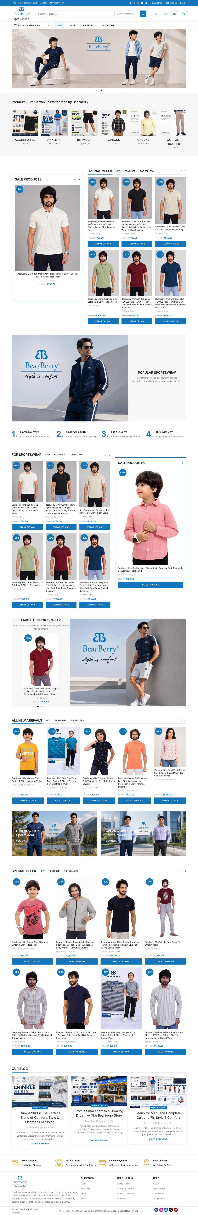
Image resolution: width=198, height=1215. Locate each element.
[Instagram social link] (138, 3)
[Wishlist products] (165, 14)
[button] (96, 90)
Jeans (148, 948)
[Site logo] (21, 13)
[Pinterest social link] (146, 3)
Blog (83, 1198)
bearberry (44, 1127)
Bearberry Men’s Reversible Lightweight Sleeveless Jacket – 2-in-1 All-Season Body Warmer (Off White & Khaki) (75, 945)
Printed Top (170, 779)
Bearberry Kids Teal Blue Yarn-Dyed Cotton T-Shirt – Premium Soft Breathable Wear (62, 781)
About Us (85, 1188)
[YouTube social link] (142, 3)
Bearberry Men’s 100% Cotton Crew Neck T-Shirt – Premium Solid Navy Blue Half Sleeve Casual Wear (121, 945)
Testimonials (159, 1198)
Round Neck (29, 785)
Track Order (159, 1188)
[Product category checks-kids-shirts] (114, 128)
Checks (21, 1041)
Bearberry (24, 1209)
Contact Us (158, 1193)
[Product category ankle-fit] (54, 128)
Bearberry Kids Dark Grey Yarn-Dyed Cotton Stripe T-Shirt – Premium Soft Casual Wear (118, 1035)
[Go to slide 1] (38, 706)
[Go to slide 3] (44, 706)
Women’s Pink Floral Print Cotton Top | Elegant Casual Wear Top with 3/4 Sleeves (169, 773)
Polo (52, 280)
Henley (63, 787)
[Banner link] (54, 833)
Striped (132, 574)
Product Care (39, 1108)
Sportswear (61, 951)
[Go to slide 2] (41, 706)
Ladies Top (159, 779)
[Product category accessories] (25, 128)
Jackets (71, 951)
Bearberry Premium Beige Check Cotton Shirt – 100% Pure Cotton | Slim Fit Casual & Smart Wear (32, 1035)
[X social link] (134, 3)
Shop (83, 1193)
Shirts (14, 1041)
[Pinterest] (176, 1210)
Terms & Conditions (126, 1193)
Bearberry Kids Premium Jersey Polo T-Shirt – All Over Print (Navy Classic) (99, 781)
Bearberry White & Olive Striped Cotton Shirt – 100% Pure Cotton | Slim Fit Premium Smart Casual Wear (164, 1035)
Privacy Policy (124, 1183)
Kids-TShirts (17, 785)
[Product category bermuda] (84, 128)
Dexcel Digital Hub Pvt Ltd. (125, 1211)
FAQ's (156, 1183)
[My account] (156, 14)
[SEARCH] (143, 14)
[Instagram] (161, 1210)
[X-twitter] (171, 1210)
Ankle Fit (156, 948)
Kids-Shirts (123, 574)
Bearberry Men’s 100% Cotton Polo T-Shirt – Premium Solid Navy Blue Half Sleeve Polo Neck (76, 1035)
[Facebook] (156, 1210)
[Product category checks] (143, 128)
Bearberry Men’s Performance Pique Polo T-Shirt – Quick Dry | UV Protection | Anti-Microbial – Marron (40, 691)
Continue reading (40, 1143)
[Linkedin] (166, 1210)
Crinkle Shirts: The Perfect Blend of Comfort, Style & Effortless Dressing (40, 1117)
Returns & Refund (125, 1188)
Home (83, 1183)
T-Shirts (45, 280)
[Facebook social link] (130, 3)
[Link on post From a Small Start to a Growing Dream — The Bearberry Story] (99, 1091)
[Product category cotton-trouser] (173, 130)
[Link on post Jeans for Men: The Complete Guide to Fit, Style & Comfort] (158, 1092)
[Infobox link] (32, 434)
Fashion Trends (99, 1106)
